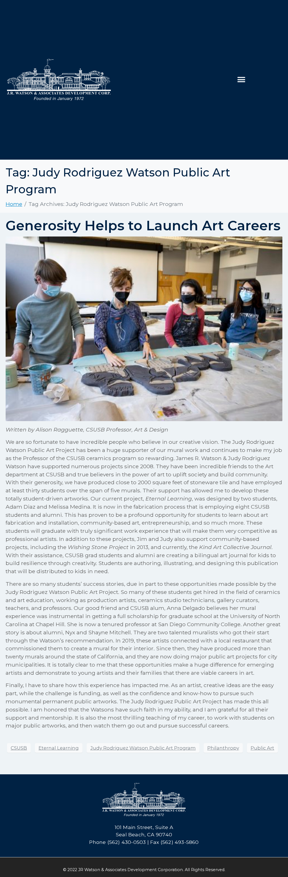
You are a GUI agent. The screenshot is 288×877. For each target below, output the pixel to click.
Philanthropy (223, 748)
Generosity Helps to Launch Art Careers (143, 225)
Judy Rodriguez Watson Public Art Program (143, 748)
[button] (241, 80)
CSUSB (19, 748)
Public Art (262, 748)
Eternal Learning (59, 748)
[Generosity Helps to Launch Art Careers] (144, 328)
